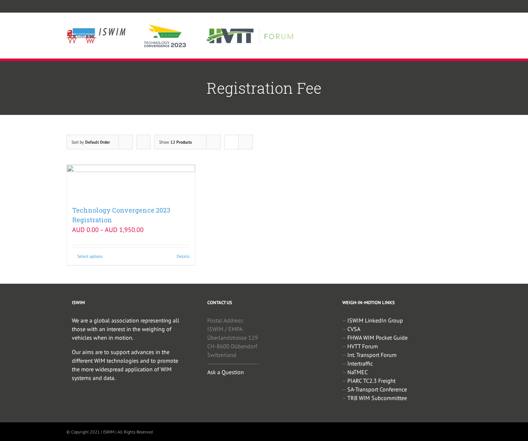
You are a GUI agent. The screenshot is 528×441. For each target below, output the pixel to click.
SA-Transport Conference (377, 389)
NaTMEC (357, 372)
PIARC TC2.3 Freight (371, 380)
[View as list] (245, 142)
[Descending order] (143, 142)
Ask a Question (225, 372)
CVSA (353, 329)
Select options (90, 256)
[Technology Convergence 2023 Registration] (131, 181)
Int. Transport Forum (372, 354)
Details (183, 256)
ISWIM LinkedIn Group (375, 320)
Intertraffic (360, 363)
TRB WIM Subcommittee (377, 397)
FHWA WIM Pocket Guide (377, 337)
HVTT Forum (362, 346)
